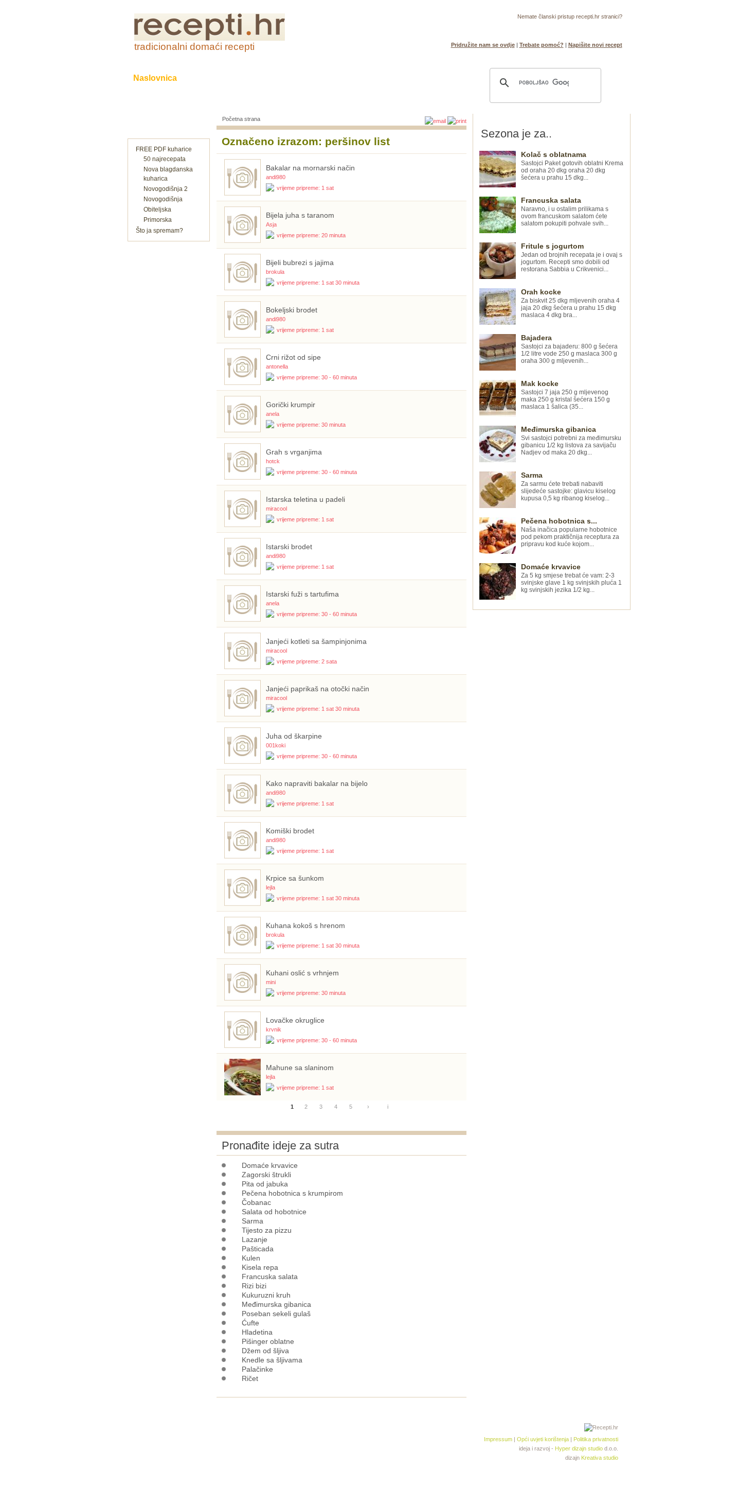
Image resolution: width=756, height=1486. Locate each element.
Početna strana (241, 119)
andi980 (275, 177)
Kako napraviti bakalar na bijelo (317, 783)
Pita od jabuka (265, 1184)
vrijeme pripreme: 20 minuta (311, 235)
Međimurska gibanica (276, 1304)
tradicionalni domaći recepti (194, 46)
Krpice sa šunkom (295, 878)
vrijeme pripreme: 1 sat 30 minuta (318, 282)
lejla (270, 887)
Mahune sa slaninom (300, 1067)
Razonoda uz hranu (413, 78)
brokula (275, 272)
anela (272, 414)
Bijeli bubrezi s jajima (300, 262)
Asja (271, 224)
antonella (277, 366)
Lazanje (254, 1239)
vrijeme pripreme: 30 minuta (311, 425)
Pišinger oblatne (268, 1341)
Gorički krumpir (290, 404)
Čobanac (256, 1202)
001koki (275, 745)
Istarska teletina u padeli (305, 499)
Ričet (250, 1378)
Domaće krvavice (270, 1165)
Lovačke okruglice (295, 1020)
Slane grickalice (324, 78)
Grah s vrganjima (294, 452)
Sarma (252, 1221)
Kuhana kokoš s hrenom (305, 925)
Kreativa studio (599, 1458)
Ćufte (250, 1323)
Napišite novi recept (595, 45)
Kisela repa (260, 1267)
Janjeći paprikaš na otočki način (317, 689)
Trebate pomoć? (541, 45)
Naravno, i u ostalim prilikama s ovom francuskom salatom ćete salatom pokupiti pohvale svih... (564, 212)
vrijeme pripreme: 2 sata (307, 661)
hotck (273, 461)
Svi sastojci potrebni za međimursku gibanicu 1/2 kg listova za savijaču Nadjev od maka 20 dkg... (571, 441)
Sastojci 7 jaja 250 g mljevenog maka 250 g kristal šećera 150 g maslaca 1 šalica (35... (565, 395)
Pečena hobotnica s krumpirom (292, 1193)
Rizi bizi (254, 1286)
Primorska (157, 219)
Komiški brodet (290, 831)
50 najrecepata (164, 159)
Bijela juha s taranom (300, 215)
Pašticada (258, 1249)
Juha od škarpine (294, 736)
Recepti (212, 78)
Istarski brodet (289, 547)
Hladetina (257, 1332)
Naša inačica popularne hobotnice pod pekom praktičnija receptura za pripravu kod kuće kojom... (570, 532)
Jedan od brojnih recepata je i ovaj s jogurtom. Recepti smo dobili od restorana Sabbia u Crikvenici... (571, 257)
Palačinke (257, 1369)
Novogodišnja (163, 199)
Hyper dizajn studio (579, 1448)
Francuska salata (270, 1276)
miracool (276, 508)
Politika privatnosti (595, 1439)
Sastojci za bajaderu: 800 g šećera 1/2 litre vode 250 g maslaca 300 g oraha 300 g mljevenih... (569, 349)
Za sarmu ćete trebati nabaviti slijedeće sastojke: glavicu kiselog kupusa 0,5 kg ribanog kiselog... (568, 486)
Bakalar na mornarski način (310, 168)
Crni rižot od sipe (293, 357)
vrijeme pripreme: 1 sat (305, 188)
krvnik (273, 1029)
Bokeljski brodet (291, 310)
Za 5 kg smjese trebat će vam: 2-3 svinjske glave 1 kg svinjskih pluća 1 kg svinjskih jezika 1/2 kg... (571, 578)
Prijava (590, 28)
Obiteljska (157, 209)
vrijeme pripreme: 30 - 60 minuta (317, 377)
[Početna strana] (209, 39)
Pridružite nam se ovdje (483, 45)
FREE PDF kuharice (164, 149)
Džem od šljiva (265, 1351)
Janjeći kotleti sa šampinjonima (316, 641)
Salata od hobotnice (274, 1212)
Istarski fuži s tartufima (302, 594)
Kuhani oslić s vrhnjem (302, 973)
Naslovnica (155, 78)
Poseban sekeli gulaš (276, 1313)
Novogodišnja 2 (165, 189)
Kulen (251, 1258)
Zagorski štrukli (266, 1174)
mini (271, 982)
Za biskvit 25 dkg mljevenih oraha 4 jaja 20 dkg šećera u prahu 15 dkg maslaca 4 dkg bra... (570, 303)
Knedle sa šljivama (272, 1360)
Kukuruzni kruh (266, 1295)
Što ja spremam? (159, 230)
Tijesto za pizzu (267, 1230)
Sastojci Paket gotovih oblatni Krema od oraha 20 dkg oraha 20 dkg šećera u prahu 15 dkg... (572, 166)
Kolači (260, 78)
